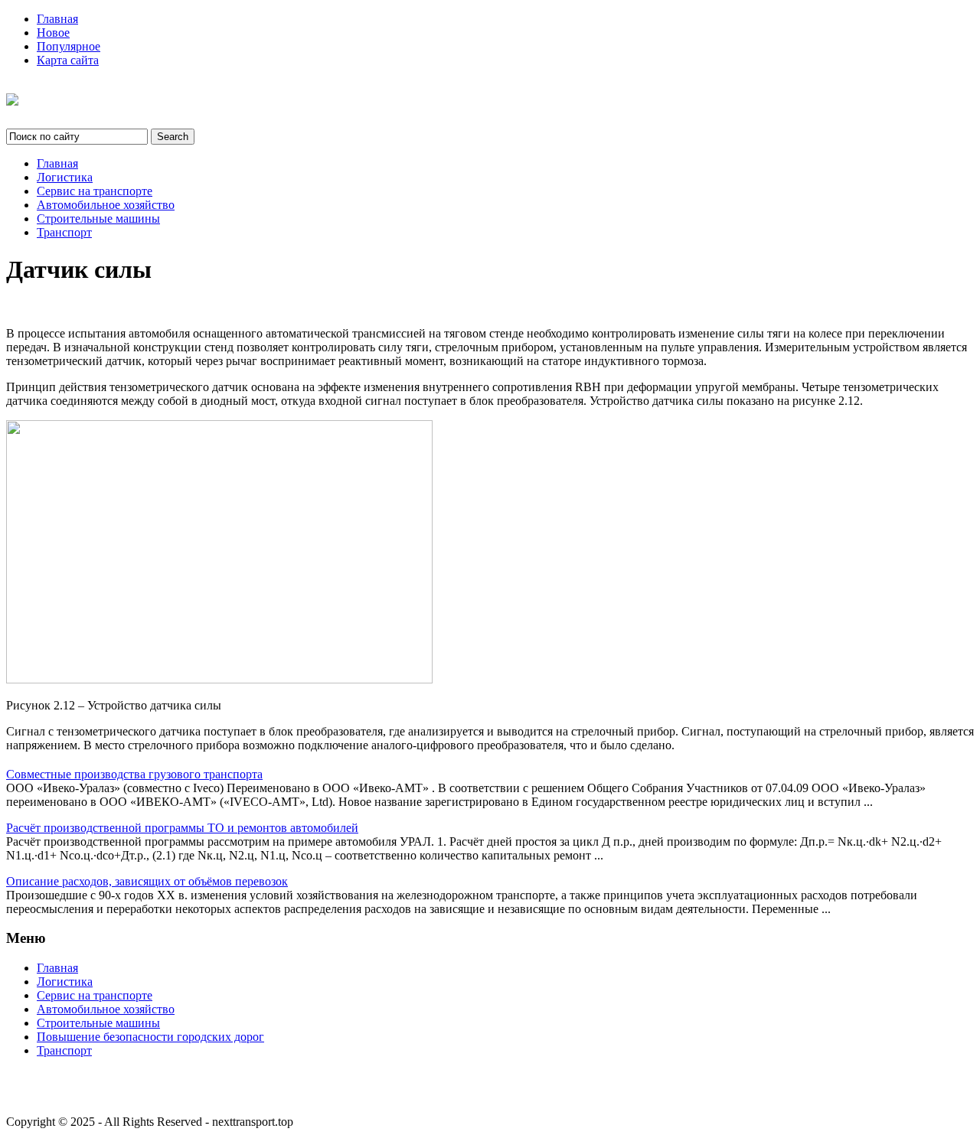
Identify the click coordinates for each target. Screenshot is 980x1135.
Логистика (65, 177)
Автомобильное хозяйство (106, 204)
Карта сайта (68, 60)
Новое (53, 32)
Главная (57, 18)
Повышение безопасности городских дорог (150, 1036)
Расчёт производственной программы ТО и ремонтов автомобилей (182, 827)
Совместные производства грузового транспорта (134, 774)
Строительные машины (98, 218)
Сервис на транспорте (94, 190)
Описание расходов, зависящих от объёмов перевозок (147, 881)
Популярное (68, 46)
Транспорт (64, 232)
